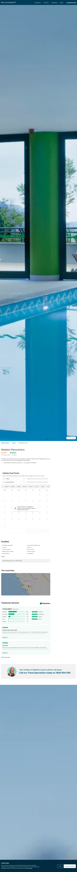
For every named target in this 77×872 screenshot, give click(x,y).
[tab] (7, 486)
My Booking (54, 2)
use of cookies (28, 868)
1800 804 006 (63, 672)
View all (3, 556)
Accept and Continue (70, 866)
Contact (61, 2)
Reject (60, 866)
